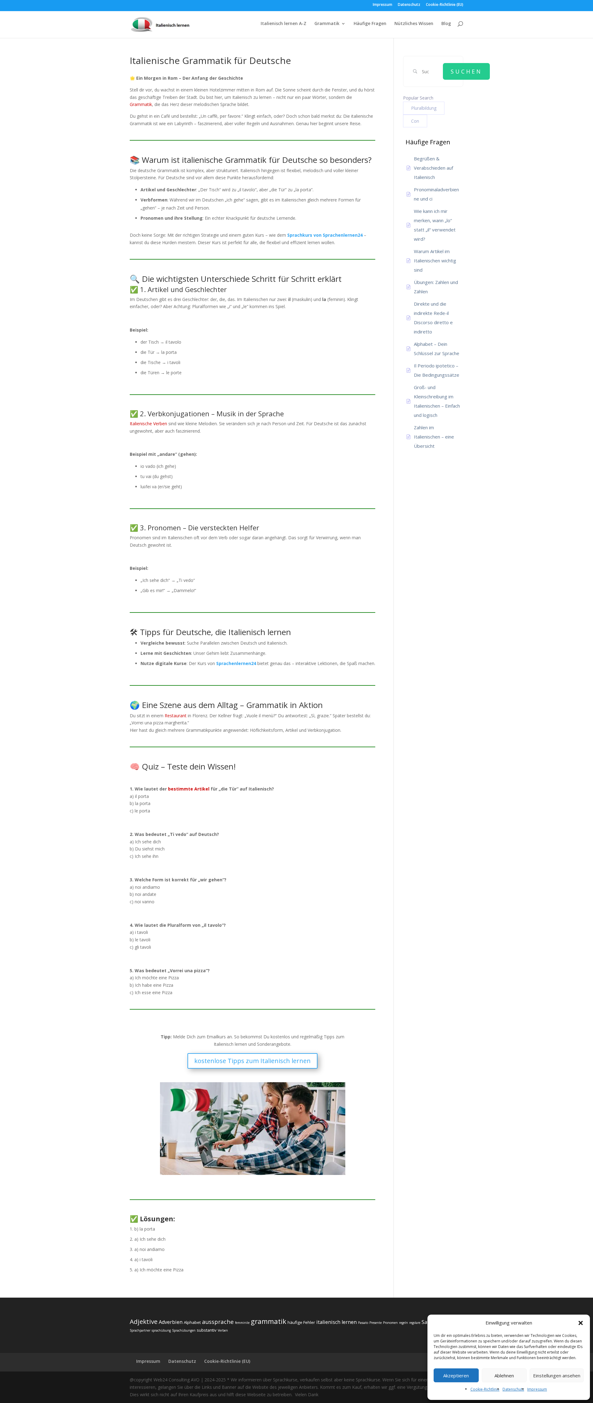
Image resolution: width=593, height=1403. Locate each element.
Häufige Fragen (370, 23)
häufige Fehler (301, 1322)
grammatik (268, 1321)
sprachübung (161, 1330)
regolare (414, 1322)
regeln (403, 1322)
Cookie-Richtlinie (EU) (444, 5)
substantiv (207, 1330)
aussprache (218, 1321)
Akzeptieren (456, 1375)
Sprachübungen (184, 1330)
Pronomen (390, 1322)
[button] (581, 1323)
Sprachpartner (140, 1330)
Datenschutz (513, 1389)
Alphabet (192, 1322)
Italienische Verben (148, 423)
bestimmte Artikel (188, 789)
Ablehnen (504, 1375)
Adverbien (171, 1322)
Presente (375, 1322)
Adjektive (144, 1321)
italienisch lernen (336, 1322)
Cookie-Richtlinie (484, 1389)
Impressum (537, 1389)
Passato (363, 1322)
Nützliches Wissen (413, 23)
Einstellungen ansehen (556, 1375)
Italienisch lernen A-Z (283, 23)
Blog (446, 23)
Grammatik (326, 23)
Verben (223, 1330)
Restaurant (176, 715)
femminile (242, 1322)
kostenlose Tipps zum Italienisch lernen (252, 1061)
